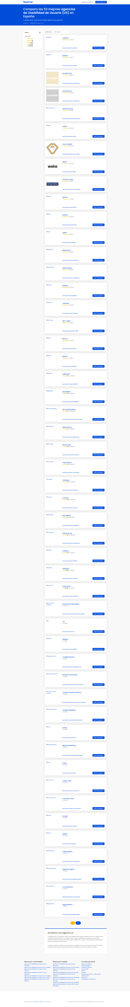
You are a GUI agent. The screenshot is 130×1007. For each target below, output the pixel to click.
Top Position (67, 463)
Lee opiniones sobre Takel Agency (71, 861)
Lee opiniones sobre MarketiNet (70, 401)
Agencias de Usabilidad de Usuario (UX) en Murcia (37, 977)
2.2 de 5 (71, 588)
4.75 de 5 (72, 482)
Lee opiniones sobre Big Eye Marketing (72, 755)
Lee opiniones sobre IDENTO (69, 207)
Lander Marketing (69, 710)
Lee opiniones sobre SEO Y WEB (70, 331)
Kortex (64, 728)
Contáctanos (48, 1001)
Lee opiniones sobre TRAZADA (70, 578)
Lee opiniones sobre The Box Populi (71, 189)
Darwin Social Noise (69, 675)
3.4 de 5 (71, 570)
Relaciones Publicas (87, 964)
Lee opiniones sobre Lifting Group (71, 543)
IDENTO (65, 197)
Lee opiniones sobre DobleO (69, 65)
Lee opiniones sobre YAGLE (69, 136)
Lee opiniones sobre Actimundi (70, 596)
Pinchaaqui (66, 445)
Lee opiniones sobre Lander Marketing (72, 720)
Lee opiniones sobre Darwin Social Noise (72, 684)
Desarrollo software (87, 967)
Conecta (65, 498)
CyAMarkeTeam (68, 657)
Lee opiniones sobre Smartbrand (71, 83)
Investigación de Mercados (89, 979)
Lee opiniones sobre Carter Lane (70, 790)
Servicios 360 (85, 969)
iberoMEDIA (66, 516)
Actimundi (66, 586)
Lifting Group (67, 533)
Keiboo (65, 834)
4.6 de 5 (72, 517)
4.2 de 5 (71, 552)
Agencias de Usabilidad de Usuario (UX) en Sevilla (66, 972)
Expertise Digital (68, 869)
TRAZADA (65, 569)
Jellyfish (65, 38)
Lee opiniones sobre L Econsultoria (71, 897)
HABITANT (66, 374)
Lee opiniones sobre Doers (69, 773)
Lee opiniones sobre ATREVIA (69, 561)
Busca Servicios (101, 2)
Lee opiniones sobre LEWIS (69, 242)
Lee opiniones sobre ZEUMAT (69, 649)
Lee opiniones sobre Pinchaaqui (70, 455)
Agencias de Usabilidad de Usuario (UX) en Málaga (66, 977)
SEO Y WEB (66, 321)
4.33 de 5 (72, 535)
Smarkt (65, 816)
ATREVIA (65, 551)
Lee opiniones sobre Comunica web (71, 808)
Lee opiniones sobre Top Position (70, 472)
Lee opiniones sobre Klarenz (69, 225)
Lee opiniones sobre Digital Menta (71, 914)
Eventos (84, 972)
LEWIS (64, 233)
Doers (64, 763)
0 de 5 (64, 605)
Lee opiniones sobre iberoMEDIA (70, 525)
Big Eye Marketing (69, 745)
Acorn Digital (67, 144)
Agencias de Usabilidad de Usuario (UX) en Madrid (37, 967)
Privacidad (75, 1001)
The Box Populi (67, 179)
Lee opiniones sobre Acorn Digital (71, 154)
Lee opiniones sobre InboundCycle (71, 118)
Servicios (25, 23)
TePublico (66, 480)
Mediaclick (66, 250)
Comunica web (68, 798)
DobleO (65, 56)
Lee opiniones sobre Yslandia (69, 313)
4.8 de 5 (72, 376)
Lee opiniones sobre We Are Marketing (72, 419)
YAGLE (64, 126)
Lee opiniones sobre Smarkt (69, 826)
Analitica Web (85, 976)
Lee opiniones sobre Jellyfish (69, 48)
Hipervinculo (67, 427)
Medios (83, 970)
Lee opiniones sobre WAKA (69, 171)
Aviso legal (69, 1001)
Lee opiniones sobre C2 (68, 631)
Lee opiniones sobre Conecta (69, 508)
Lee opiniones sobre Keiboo (69, 843)
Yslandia (65, 303)
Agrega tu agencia (87, 2)
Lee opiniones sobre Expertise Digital (71, 879)
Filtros (27, 32)
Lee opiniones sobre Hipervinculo (70, 437)
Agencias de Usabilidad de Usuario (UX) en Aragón (37, 976)
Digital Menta (67, 905)
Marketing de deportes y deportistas (91, 974)
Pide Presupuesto (98, 48)
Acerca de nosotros (29, 1001)
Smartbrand (67, 73)
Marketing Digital (86, 965)
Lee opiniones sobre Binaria (69, 348)
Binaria (65, 339)
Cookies (81, 1001)
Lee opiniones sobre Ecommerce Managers (73, 614)
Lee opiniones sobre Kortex (69, 737)
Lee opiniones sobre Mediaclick (70, 260)
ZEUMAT (65, 639)
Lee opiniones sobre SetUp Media (70, 278)
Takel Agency (67, 851)
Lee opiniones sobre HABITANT (70, 384)
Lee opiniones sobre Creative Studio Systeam (74, 702)
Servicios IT (84, 977)
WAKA (64, 162)
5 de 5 (71, 39)
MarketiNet (66, 392)
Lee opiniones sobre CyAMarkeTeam (71, 667)
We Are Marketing (69, 409)
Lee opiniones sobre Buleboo (69, 295)
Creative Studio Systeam (71, 692)
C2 (63, 622)
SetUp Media (67, 268)
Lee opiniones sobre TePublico (70, 490)
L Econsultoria (67, 887)
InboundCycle (67, 109)
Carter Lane (66, 781)
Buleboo (65, 286)
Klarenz (65, 215)
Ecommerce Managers (70, 604)
